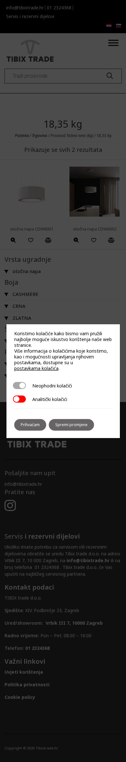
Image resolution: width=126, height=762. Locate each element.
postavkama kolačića (36, 368)
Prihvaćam (30, 424)
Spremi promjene (71, 424)
